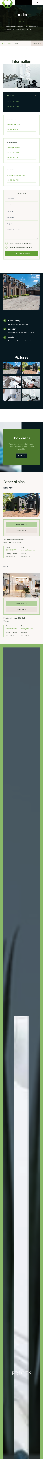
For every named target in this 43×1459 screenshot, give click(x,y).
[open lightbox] (12, 368)
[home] (7, 2)
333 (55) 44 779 (11, 550)
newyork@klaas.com (28, 550)
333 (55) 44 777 (11, 629)
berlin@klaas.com (27, 629)
